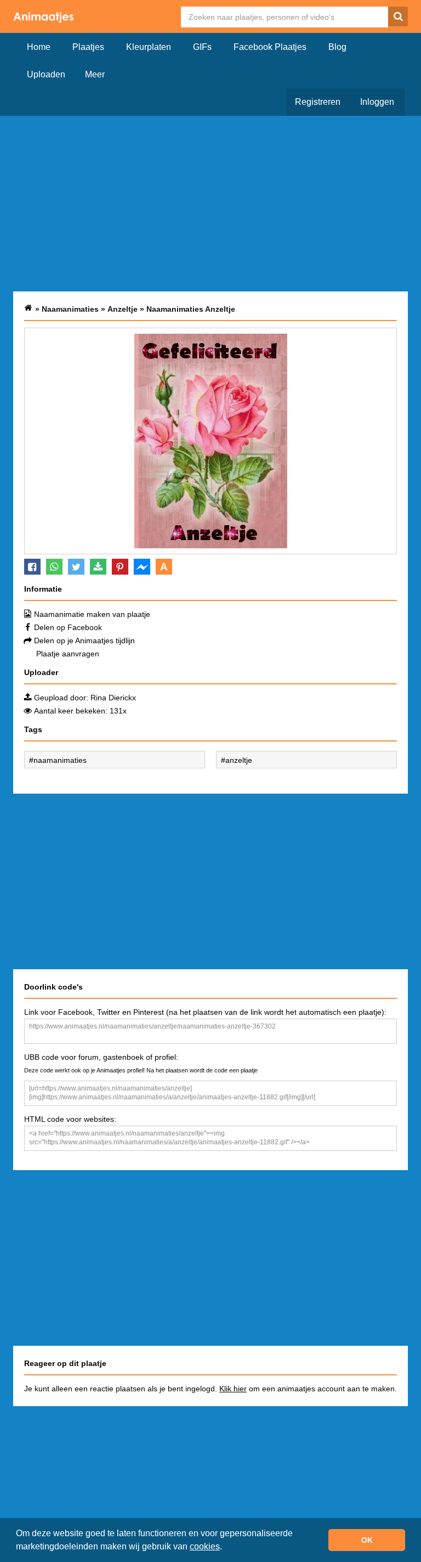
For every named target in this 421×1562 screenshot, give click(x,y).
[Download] (98, 567)
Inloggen (377, 101)
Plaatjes (88, 47)
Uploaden (46, 74)
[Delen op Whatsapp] (54, 567)
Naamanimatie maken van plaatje (92, 614)
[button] (225, 1547)
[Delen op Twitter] (76, 567)
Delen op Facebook (68, 627)
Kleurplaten (148, 47)
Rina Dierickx (113, 697)
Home (38, 47)
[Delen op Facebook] (32, 567)
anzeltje (238, 760)
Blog (337, 47)
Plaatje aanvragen (67, 653)
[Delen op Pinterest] (120, 567)
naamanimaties (60, 760)
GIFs (202, 47)
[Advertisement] (210, 203)
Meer (95, 74)
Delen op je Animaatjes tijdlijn (84, 640)
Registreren (317, 101)
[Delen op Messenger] (142, 567)
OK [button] (367, 1540)
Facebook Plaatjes (270, 47)
